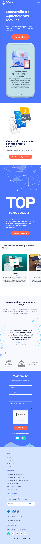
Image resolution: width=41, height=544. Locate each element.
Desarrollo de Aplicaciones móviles (18, 480)
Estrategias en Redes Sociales (16, 486)
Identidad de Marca (13, 483)
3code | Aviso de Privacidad (20, 538)
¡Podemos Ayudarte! (20, 157)
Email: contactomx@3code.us (16, 529)
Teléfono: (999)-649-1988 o (15, 524)
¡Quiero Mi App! (20, 37)
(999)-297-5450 (11, 526)
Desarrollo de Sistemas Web (16, 477)
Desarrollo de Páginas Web (15, 474)
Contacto (10, 466)
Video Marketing (12, 489)
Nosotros (10, 460)
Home (9, 457)
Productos (10, 463)
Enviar (20, 428)
